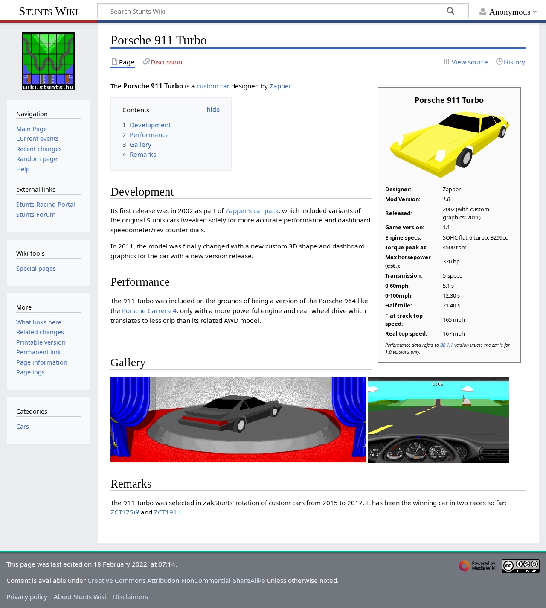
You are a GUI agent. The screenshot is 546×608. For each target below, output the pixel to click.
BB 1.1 (446, 345)
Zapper (280, 86)
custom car (213, 86)
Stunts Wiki (48, 11)
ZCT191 (165, 512)
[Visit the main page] (48, 60)
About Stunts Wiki (80, 596)
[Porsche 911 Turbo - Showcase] (238, 419)
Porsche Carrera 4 (149, 310)
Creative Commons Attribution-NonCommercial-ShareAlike (176, 580)
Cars (22, 426)
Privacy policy (26, 596)
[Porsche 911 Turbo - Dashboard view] (438, 419)
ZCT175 (122, 512)
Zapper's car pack (252, 210)
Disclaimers (130, 596)
